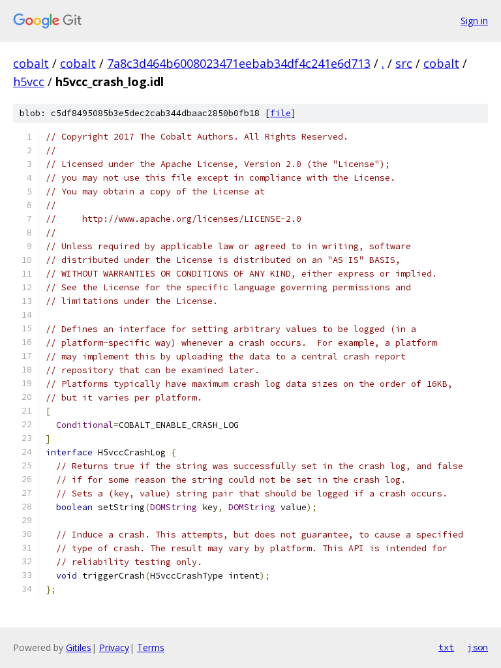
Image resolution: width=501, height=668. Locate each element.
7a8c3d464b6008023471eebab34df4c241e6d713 (239, 63)
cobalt (31, 63)
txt (446, 647)
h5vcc (28, 81)
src (403, 63)
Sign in (474, 20)
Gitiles (78, 647)
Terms (150, 647)
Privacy (114, 647)
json (477, 647)
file (280, 113)
